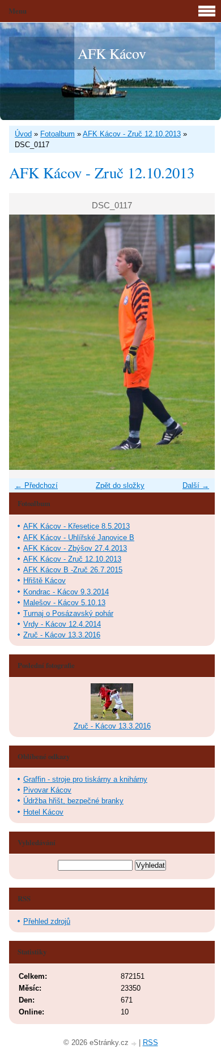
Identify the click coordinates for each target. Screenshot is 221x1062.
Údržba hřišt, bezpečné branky (73, 800)
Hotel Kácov (43, 812)
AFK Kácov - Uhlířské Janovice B (78, 537)
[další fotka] (196, 342)
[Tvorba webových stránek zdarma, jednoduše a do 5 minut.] (135, 1043)
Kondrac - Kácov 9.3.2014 (66, 592)
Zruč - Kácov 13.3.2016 (61, 635)
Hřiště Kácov (44, 580)
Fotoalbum (57, 134)
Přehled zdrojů (46, 921)
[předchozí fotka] (27, 342)
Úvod (23, 134)
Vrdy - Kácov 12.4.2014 (62, 624)
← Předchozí (36, 485)
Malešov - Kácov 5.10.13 (64, 602)
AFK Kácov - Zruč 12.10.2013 (132, 134)
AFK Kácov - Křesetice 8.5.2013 (76, 526)
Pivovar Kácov (47, 790)
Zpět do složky (120, 485)
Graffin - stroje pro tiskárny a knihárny (85, 779)
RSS (150, 1042)
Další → (195, 485)
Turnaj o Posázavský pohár (68, 613)
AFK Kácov (112, 53)
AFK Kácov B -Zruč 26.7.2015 (72, 570)
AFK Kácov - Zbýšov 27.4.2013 (75, 548)
